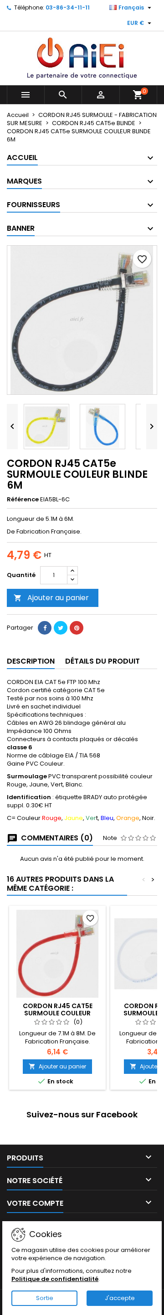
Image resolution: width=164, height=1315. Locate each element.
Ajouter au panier (51, 597)
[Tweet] (60, 628)
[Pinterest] (76, 628)
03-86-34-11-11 (68, 7)
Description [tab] (31, 661)
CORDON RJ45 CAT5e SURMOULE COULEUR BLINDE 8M (57, 1013)
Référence (23, 499)
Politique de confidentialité (54, 1279)
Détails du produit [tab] (102, 661)
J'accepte (120, 1298)
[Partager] (44, 628)
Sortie (44, 1298)
